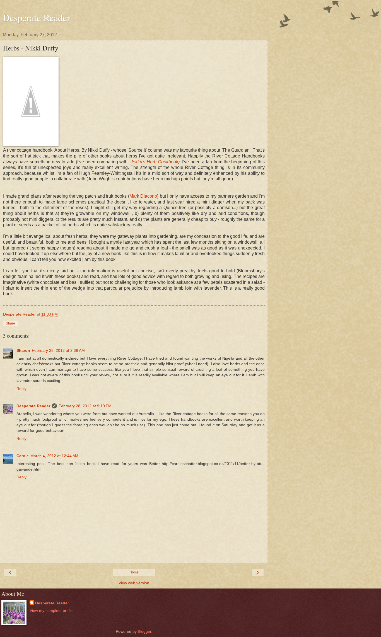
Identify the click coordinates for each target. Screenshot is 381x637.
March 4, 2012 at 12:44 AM (54, 456)
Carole (22, 456)
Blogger (144, 631)
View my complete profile (52, 610)
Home (134, 572)
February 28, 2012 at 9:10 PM (85, 406)
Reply (21, 388)
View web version (134, 583)
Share (10, 323)
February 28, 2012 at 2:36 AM (58, 350)
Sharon (23, 350)
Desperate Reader (36, 17)
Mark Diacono (143, 196)
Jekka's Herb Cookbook (155, 161)
